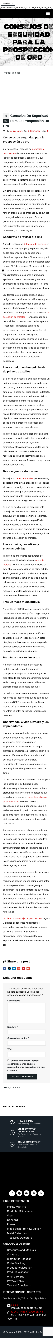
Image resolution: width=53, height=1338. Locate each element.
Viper (10, 1215)
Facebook (4, 968)
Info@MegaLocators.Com (26, 1307)
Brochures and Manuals (21, 1250)
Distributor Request (19, 1258)
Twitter (9, 968)
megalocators (16, 131)
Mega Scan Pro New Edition (24, 1228)
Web (9, 1049)
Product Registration (19, 1267)
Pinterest (23, 968)
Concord (12, 1219)
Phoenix (12, 1224)
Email (28, 968)
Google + (18, 968)
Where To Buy (15, 1276)
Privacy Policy (15, 1281)
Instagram (34, 1193)
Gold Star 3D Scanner (20, 1211)
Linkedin (41, 1193)
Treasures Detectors (19, 1237)
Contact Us (14, 1254)
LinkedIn (14, 968)
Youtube (26, 1193)
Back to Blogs (13, 72)
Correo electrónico (18, 1038)
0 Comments (34, 131)
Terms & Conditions (19, 1285)
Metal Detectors (17, 1233)
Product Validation (18, 1272)
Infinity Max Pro (16, 1206)
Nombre (12, 1027)
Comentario (13, 1000)
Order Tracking (16, 1263)
